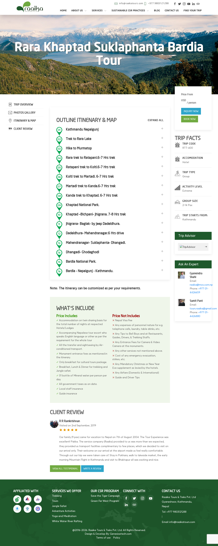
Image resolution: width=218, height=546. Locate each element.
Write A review (92, 468)
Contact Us (172, 10)
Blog (157, 10)
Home (63, 10)
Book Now (189, 119)
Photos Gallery (24, 112)
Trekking (57, 495)
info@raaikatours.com (131, 3)
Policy (116, 537)
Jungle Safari (59, 506)
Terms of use (103, 537)
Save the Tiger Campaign (105, 495)
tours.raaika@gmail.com (203, 308)
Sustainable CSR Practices (128, 10)
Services (97, 10)
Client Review (22, 128)
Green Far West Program (105, 500)
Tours (55, 500)
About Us (77, 10)
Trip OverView (23, 104)
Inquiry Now (191, 111)
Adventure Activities (63, 510)
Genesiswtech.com (121, 533)
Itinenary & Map (24, 120)
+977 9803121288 (158, 3)
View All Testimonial (65, 468)
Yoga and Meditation (64, 516)
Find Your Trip (193, 10)
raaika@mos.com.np (201, 284)
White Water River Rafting (67, 521)
